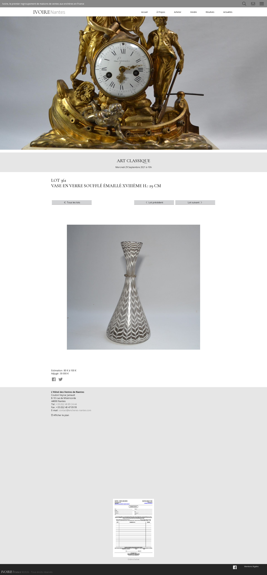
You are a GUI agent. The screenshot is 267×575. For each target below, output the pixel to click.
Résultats (210, 12)
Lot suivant (194, 202)
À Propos (161, 12)
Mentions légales (251, 566)
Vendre (193, 12)
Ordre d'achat (133, 559)
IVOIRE (49, 12)
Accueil (144, 12)
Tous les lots (73, 202)
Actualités (227, 12)
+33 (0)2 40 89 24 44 (66, 404)
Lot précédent (155, 202)
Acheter (177, 12)
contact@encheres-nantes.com (75, 410)
